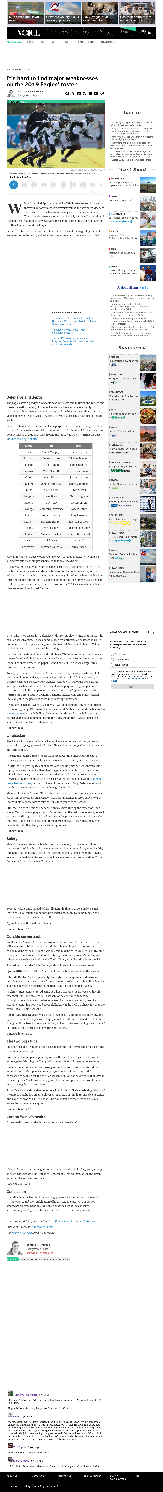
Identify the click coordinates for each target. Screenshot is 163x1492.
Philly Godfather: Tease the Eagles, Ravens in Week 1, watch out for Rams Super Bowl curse (74, 321)
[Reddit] (84, 94)
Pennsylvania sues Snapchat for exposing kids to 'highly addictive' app (131, 138)
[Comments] (90, 94)
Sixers (55, 41)
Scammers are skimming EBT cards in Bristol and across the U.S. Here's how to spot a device (131, 145)
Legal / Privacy (93, 1475)
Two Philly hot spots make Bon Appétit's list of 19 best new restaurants (131, 123)
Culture (105, 32)
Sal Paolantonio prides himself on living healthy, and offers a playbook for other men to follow (132, 298)
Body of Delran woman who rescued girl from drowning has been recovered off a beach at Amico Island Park (131, 131)
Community (117, 515)
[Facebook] (67, 94)
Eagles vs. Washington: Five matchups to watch (69, 331)
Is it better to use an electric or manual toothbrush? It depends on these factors (130, 334)
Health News (117, 532)
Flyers (43, 41)
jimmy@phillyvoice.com (39, 1252)
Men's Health (118, 213)
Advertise (38, 1475)
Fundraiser (117, 444)
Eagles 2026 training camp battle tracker (132, 159)
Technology (117, 178)
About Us (12, 1475)
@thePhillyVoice (86, 1221)
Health (85, 31)
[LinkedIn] (79, 94)
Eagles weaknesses (60, 1259)
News (65, 31)
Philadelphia (41, 1259)
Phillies (68, 41)
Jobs (113, 249)
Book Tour (116, 374)
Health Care (117, 567)
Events (125, 31)
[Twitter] (73, 94)
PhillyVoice (28, 32)
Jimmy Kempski (33, 91)
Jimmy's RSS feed (22, 1232)
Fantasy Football (86, 41)
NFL (23, 101)
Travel (114, 409)
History (115, 231)
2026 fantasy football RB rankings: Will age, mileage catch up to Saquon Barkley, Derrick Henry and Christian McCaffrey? (131, 154)
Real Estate (117, 392)
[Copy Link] (102, 94)
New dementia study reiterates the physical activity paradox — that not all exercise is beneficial (130, 306)
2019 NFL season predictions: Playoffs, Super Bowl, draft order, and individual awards (73, 341)
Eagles (31, 41)
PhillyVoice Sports (42, 1226)
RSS (137, 1475)
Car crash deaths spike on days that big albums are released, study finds (131, 314)
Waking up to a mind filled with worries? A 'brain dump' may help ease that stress (132, 328)
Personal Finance (120, 462)
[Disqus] (56, 1346)
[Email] (96, 94)
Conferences (118, 497)
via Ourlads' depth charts (22, 439)
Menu (11, 32)
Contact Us (64, 1475)
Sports (146, 32)
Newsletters (108, 41)
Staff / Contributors (118, 1477)
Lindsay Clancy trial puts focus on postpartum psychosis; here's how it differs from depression (132, 321)
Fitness (115, 356)
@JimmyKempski (63, 1221)
